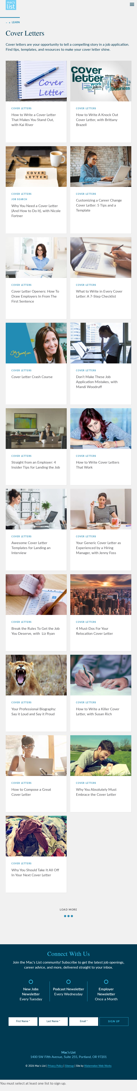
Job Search (19, 199)
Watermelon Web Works (97, 1066)
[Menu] (132, 5)
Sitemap (69, 1066)
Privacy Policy (55, 1066)
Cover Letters (21, 108)
